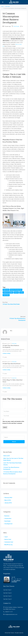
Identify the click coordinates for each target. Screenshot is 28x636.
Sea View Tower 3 (7, 596)
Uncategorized (8, 523)
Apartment (6, 289)
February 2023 (8, 497)
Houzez (16, 292)
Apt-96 (13, 577)
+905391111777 (9, 611)
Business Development (16, 289)
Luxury (21, 292)
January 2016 (8, 502)
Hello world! (6, 455)
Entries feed (7, 539)
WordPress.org (8, 544)
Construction (7, 518)
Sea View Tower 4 (7, 599)
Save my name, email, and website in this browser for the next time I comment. (13, 422)
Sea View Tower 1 (7, 590)
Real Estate (7, 6)
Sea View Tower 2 (7, 593)
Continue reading (6, 353)
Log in (6, 536)
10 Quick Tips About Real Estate (12, 363)
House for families (8, 292)
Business (6, 516)
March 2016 (7, 500)
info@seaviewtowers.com (11, 614)
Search (14, 441)
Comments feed (8, 542)
